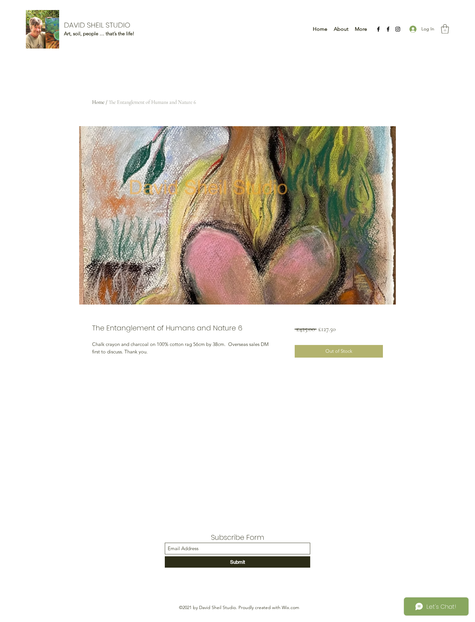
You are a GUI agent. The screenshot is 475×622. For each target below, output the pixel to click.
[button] (445, 29)
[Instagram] (398, 29)
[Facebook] (378, 29)
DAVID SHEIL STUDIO (97, 25)
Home (98, 102)
